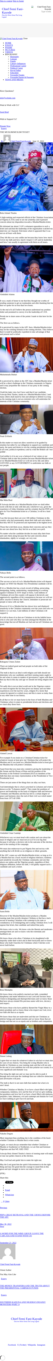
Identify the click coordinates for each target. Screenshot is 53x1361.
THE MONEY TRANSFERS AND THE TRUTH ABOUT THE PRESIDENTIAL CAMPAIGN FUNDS (25, 1287)
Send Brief (4, 112)
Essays (4, 128)
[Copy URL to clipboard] (17, 1205)
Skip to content (6, 1)
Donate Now (5, 126)
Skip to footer (18, 1)
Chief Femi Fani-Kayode (10, 1264)
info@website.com (7, 98)
